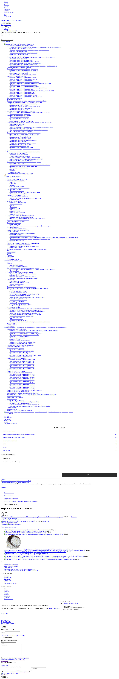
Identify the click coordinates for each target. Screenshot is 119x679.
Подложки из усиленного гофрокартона (21, 343)
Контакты (6, 5)
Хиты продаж (7, 417)
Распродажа (7, 419)
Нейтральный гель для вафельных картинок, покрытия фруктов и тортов (30, 225)
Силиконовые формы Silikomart (19, 109)
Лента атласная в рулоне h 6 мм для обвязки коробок (24, 404)
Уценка (6, 422)
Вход (5, 15)
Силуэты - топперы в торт (17, 289)
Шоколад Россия (15, 209)
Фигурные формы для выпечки (19, 154)
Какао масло (13, 207)
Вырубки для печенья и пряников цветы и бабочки (24, 86)
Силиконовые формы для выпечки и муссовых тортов (25, 106)
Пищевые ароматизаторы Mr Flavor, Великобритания (25, 192)
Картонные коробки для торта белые (20, 352)
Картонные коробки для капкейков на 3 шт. (22, 368)
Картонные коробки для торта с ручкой (21, 356)
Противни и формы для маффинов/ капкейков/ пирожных (26, 159)
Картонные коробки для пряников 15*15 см (22, 384)
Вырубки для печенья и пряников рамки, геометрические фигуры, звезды (30, 83)
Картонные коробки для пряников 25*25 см (22, 387)
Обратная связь (5, 620)
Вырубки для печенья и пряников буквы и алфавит (24, 82)
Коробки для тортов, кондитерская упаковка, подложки (19, 569)
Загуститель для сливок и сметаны (19, 188)
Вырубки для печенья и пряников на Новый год (23, 79)
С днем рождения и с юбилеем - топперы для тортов (24, 294)
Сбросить (89, 474)
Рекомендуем (7, 420)
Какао (12, 205)
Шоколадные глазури (16, 204)
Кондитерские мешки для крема (19, 118)
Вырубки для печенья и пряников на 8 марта (22, 93)
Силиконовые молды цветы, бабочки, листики (23, 143)
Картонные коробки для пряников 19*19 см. (22, 383)
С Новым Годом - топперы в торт (19, 303)
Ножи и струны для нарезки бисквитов (21, 128)
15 (115, 437)
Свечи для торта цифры (16, 284)
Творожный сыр (14, 199)
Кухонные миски (15, 172)
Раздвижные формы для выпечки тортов (21, 160)
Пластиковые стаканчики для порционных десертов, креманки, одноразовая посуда (33, 66)
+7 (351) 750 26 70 (6, 622)
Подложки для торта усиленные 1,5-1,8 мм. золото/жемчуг (26, 333)
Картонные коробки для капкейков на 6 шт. (22, 362)
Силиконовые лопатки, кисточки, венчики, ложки (24, 166)
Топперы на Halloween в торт (18, 291)
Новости (3, 479)
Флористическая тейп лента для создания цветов (23, 53)
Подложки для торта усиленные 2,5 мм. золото (23, 342)
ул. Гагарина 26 (5, 29)
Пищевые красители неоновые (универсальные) (23, 236)
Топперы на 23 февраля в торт (18, 298)
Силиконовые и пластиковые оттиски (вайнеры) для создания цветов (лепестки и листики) (35, 47)
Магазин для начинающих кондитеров (11, 20)
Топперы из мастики (16, 317)
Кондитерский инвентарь (11, 564)
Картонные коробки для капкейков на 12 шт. (22, 359)
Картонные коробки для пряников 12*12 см (22, 375)
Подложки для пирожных (17, 337)
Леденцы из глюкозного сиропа (19, 266)
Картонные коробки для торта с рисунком (22, 351)
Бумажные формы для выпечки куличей (21, 60)
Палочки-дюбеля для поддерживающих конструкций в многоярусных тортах (31, 127)
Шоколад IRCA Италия (16, 214)
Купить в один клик (18, 659)
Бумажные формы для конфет (18, 58)
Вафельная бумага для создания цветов (21, 48)
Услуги (6, 6)
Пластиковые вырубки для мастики (20, 114)
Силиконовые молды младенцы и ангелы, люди (23, 140)
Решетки (12, 170)
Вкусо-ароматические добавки (18, 193)
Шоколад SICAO (15, 208)
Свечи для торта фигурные (17, 281)
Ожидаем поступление (10, 423)
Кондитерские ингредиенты (11, 566)
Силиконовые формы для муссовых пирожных (23, 103)
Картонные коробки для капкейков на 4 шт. (22, 364)
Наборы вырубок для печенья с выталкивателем (23, 85)
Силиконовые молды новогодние (19, 146)
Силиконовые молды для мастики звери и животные (25, 149)
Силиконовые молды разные (18, 141)
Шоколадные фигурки (16, 319)
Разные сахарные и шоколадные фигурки (21, 316)
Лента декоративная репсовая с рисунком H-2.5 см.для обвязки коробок (30, 406)
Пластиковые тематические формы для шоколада (23, 71)
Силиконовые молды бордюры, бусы (20, 138)
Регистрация (7, 16)
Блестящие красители (16, 234)
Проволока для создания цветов (19, 54)
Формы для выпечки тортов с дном (20, 156)
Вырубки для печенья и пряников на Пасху (22, 92)
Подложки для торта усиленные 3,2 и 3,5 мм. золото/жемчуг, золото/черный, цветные (34, 330)
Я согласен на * (16, 658)
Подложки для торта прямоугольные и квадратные (24, 332)
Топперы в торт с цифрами (17, 301)
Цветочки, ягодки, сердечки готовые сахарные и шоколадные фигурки (30, 321)
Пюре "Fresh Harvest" (16, 247)
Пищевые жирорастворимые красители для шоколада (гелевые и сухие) (30, 239)
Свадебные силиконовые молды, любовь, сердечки (24, 134)
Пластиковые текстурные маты (19, 73)
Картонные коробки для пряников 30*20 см (22, 388)
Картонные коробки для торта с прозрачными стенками (25, 355)
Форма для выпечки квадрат (18, 153)
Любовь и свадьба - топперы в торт (20, 305)
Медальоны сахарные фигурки (18, 320)
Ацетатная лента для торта (17, 124)
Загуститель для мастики (17, 186)
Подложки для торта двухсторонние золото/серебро (24, 335)
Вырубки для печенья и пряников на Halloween (23, 77)
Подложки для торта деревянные (19, 336)
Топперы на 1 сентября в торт (18, 292)
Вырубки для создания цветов (18, 51)
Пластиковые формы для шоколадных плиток (23, 74)
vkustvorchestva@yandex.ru (70, 603)
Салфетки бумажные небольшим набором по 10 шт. (24, 401)
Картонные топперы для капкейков (20, 295)
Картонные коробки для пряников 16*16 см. (22, 378)
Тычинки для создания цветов (18, 55)
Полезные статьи (8, 12)
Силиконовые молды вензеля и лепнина (21, 147)
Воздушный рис (14, 271)
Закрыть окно (4, 661)
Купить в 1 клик (5, 518)
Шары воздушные (15, 285)
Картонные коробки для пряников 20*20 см (22, 380)
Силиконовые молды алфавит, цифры (20, 137)
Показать (29, 474)
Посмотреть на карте (54, 608)
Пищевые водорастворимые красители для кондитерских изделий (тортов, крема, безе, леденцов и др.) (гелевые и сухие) (44, 237)
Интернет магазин (6, 25)
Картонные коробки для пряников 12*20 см (22, 385)
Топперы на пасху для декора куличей (20, 304)
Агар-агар (13, 183)
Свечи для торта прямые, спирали (19, 282)
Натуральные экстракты (17, 191)
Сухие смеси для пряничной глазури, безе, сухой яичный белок (27, 218)
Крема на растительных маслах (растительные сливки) (25, 198)
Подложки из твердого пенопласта (20, 340)
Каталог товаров (5, 41)
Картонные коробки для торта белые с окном (22, 353)
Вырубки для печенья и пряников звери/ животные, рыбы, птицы (28, 87)
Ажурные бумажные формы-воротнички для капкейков (25, 63)
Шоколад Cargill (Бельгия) (17, 212)
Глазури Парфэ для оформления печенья (21, 217)
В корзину (74, 517)
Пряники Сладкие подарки (17, 275)
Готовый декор (8, 567)
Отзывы (6, 3)
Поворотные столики (16, 125)
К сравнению (13, 518)
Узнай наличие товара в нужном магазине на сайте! (15, 482)
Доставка (6, 7)
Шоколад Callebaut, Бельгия (18, 202)
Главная (6, 2)
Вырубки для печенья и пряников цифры (21, 80)
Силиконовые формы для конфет (19, 105)
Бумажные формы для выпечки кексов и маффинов (24, 61)
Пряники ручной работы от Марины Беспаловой (23, 278)
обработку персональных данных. (19, 658)
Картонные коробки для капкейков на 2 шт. (22, 365)
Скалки (12, 169)
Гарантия (6, 10)
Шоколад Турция (15, 211)
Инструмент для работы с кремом (19, 117)
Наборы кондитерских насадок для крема (21, 121)
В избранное (4, 519)
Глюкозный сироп (15, 224)
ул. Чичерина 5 (5, 28)
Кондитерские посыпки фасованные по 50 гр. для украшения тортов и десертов (32, 269)
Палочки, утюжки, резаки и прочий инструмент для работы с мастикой (30, 112)
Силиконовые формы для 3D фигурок (20, 144)
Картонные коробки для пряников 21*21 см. (22, 377)
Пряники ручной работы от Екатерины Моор (22, 273)
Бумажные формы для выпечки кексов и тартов (23, 64)
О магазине (7, 9)
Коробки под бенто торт (17, 349)
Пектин (12, 182)
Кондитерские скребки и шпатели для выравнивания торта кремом (29, 130)
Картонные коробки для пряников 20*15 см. (22, 374)
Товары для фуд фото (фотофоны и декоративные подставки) (21, 570)
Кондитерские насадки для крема (19, 119)
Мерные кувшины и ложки (17, 163)
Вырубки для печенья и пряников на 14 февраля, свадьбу (26, 96)
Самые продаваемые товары (8, 527)
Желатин (12, 185)
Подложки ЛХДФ (15, 339)
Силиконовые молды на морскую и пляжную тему (24, 135)
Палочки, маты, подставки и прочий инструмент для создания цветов (29, 50)
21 (115, 434)
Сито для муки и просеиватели (19, 167)
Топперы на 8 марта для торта (18, 300)
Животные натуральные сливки (19, 196)
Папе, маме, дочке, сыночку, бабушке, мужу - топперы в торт (27, 297)
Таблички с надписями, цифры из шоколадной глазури (25, 314)
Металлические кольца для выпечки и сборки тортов (25, 157)
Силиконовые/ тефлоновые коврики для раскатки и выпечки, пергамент (30, 165)
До (12, 461)
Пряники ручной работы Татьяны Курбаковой (23, 276)
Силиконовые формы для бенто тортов (21, 108)
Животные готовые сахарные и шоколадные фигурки (25, 313)
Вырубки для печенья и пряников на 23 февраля (23, 95)
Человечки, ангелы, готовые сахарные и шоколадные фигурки (27, 311)
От (3, 461)
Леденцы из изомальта (16, 265)
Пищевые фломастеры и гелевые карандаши (22, 233)
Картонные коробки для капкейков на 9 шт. (22, 361)
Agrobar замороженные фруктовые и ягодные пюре (24, 246)
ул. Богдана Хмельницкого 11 (9, 30)
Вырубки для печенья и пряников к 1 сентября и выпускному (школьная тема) (32, 90)
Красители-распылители (17, 240)
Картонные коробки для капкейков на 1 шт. (22, 367)
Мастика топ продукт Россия (18, 228)
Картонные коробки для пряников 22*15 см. (22, 381)
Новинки (6, 416)
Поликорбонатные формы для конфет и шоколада (24, 70)
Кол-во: (3, 632)
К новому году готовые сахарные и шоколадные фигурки (26, 310)
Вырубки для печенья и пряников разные (21, 89)
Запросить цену (15, 673)
